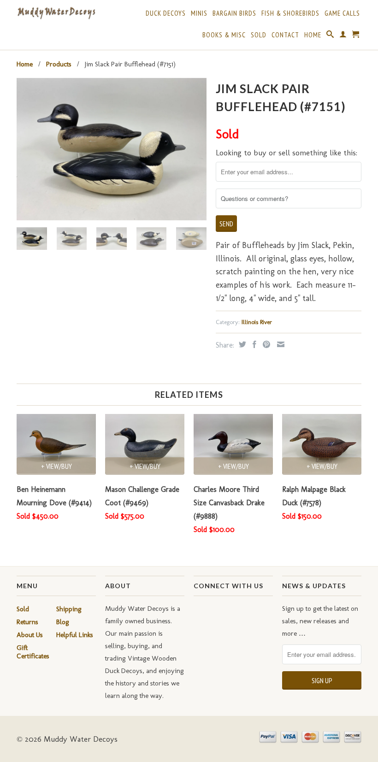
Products (58, 64)
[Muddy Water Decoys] (56, 13)
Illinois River (257, 322)
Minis (199, 13)
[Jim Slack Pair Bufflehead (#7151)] (112, 149)
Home (312, 35)
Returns (27, 622)
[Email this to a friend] (279, 344)
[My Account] (343, 35)
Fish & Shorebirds (290, 13)
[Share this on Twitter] (241, 344)
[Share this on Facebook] (253, 344)
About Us (30, 635)
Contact (285, 35)
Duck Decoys (166, 13)
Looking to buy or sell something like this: (286, 152)
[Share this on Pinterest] (265, 344)
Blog (62, 622)
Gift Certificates (33, 652)
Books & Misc (224, 35)
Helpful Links (74, 635)
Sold (258, 35)
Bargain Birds (234, 13)
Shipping (69, 609)
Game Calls (342, 13)
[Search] (330, 35)
